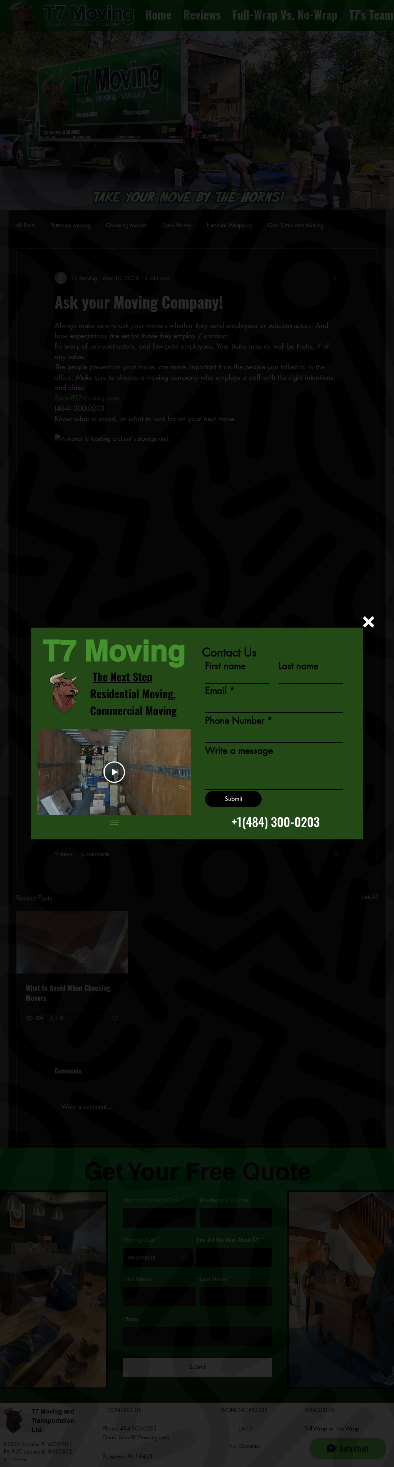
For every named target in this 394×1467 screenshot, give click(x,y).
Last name (298, 666)
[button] (368, 622)
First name (225, 666)
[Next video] (175, 772)
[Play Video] (114, 772)
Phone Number (234, 720)
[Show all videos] (114, 823)
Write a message (239, 750)
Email (216, 690)
